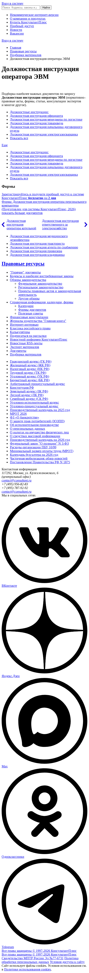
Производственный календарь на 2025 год (40, 410)
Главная (15, 47)
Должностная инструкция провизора (36, 251)
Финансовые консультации (29, 317)
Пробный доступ (22, 26)
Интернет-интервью (24, 324)
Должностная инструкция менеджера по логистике (46, 119)
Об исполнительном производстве (34, 425)
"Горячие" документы (25, 272)
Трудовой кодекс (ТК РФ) (28, 372)
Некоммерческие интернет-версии (34, 15)
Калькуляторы (20, 332)
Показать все (19, 138)
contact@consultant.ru (16, 480)
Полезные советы (30, 313)
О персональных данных (27, 428)
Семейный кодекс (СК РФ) (29, 399)
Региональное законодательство (40, 287)
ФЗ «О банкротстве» (24, 417)
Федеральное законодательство (40, 283)
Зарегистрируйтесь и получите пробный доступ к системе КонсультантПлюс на (43, 196)
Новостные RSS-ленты (26, 343)
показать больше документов (22, 213)
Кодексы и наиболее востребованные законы (41, 276)
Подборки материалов (25, 55)
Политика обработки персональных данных (40, 960)
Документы (18, 350)
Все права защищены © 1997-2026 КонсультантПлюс (39, 950)
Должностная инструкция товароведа (36, 123)
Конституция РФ (22, 387)
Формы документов (32, 309)
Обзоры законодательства (28, 280)
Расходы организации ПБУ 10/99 (33, 447)
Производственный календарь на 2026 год (40, 440)
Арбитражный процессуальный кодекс (37, 384)
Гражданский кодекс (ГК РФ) (30, 361)
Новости (16, 29)
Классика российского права (30, 328)
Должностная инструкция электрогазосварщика (44, 134)
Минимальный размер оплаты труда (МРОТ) (41, 451)
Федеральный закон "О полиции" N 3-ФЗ (39, 443)
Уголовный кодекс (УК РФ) (29, 376)
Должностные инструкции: (29, 112)
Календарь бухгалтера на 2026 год (34, 454)
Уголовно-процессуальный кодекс (34, 406)
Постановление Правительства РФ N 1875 (40, 462)
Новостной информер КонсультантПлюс (38, 339)
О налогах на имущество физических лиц (39, 432)
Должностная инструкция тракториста (37, 243)
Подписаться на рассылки (28, 336)
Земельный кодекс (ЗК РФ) (29, 391)
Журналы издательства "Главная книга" (38, 321)
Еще (5, 145)
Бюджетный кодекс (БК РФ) (29, 380)
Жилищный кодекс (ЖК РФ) (30, 365)
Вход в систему (12, 3)
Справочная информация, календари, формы (41, 302)
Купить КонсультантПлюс (28, 22)
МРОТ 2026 (18, 413)
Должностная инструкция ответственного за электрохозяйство (60, 224)
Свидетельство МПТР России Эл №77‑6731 (33, 958)
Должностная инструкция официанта (36, 115)
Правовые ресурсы (23, 51)
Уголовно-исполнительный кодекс (34, 402)
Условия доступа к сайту (67, 962)
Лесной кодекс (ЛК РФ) (26, 395)
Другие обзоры (29, 298)
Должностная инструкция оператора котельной (21, 224)
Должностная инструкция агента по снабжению (44, 247)
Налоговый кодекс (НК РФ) (29, 369)
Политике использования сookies (27, 969)
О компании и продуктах (28, 18)
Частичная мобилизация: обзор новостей (38, 458)
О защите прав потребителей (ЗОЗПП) (37, 421)
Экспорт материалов (24, 347)
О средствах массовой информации (35, 436)
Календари (26, 306)
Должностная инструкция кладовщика (37, 255)
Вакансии (17, 33)
